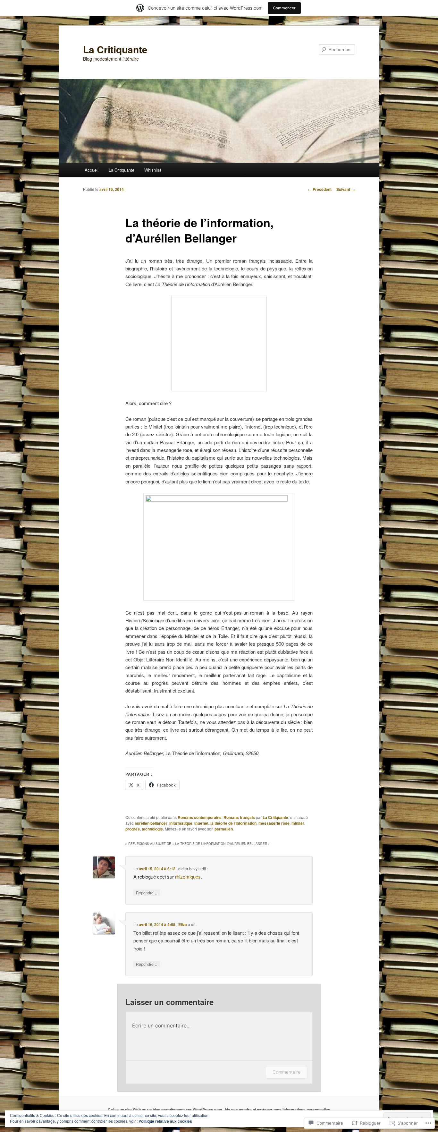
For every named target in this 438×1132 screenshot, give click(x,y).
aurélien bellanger (151, 823)
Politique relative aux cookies (165, 1121)
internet (201, 823)
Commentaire (286, 1072)
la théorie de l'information (233, 823)
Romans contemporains (200, 817)
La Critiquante (115, 49)
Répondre (146, 892)
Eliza (182, 924)
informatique (180, 823)
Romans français (239, 817)
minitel (297, 823)
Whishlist (152, 170)
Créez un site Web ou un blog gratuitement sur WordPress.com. (165, 1109)
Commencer (284, 7)
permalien (224, 829)
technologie (152, 829)
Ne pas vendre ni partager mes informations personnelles (277, 1109)
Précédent (320, 189)
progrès (132, 829)
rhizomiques (188, 876)
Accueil (91, 170)
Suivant (345, 189)
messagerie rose (274, 823)
